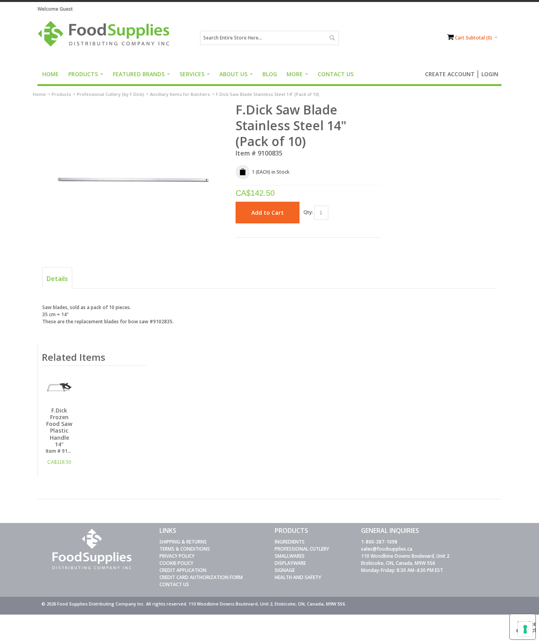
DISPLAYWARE (290, 563)
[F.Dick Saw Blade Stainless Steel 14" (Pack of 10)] (133, 105)
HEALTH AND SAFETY (298, 577)
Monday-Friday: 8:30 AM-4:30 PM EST (402, 570)
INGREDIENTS (290, 541)
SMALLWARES (290, 556)
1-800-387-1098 (379, 541)
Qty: (308, 212)
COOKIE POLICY (176, 563)
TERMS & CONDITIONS (184, 549)
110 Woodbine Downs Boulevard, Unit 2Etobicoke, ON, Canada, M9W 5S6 (405, 559)
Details (57, 278)
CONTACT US (174, 584)
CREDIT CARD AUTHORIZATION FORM (201, 577)
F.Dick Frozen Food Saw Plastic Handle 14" (59, 427)
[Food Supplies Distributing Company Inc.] (106, 38)
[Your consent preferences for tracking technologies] (525, 629)
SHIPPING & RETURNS (183, 541)
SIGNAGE (285, 570)
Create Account (450, 74)
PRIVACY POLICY (177, 556)
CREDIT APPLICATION (182, 570)
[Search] (332, 38)
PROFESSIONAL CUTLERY (302, 549)
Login (489, 74)
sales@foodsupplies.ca (386, 549)
